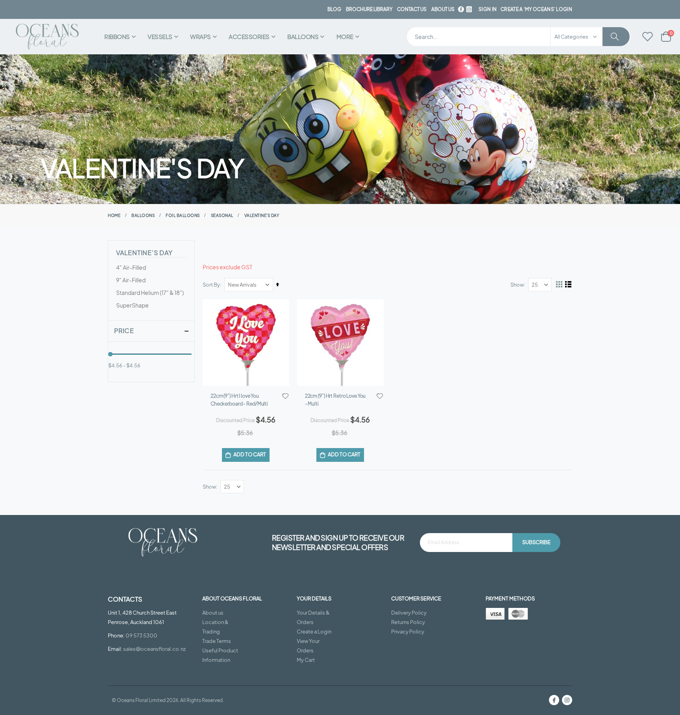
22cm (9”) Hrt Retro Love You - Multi (335, 400)
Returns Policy (408, 622)
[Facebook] (461, 9)
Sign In (488, 9)
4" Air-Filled (131, 267)
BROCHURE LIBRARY (369, 9)
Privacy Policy (407, 631)
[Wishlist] (647, 37)
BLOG (334, 9)
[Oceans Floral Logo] (47, 36)
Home (114, 215)
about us (443, 9)
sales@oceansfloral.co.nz (154, 649)
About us (213, 612)
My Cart (306, 660)
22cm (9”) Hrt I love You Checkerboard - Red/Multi (239, 400)
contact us (412, 9)
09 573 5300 (141, 635)
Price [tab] (124, 330)
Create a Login (314, 631)
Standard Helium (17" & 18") (150, 292)
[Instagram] (567, 700)
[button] (285, 396)
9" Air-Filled (131, 279)
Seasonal (222, 215)
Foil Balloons (183, 215)
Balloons (143, 215)
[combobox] (518, 36)
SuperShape (132, 305)
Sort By (211, 285)
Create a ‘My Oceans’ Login (536, 9)
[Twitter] (469, 9)
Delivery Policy (409, 612)
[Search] (616, 36)
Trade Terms (216, 641)
